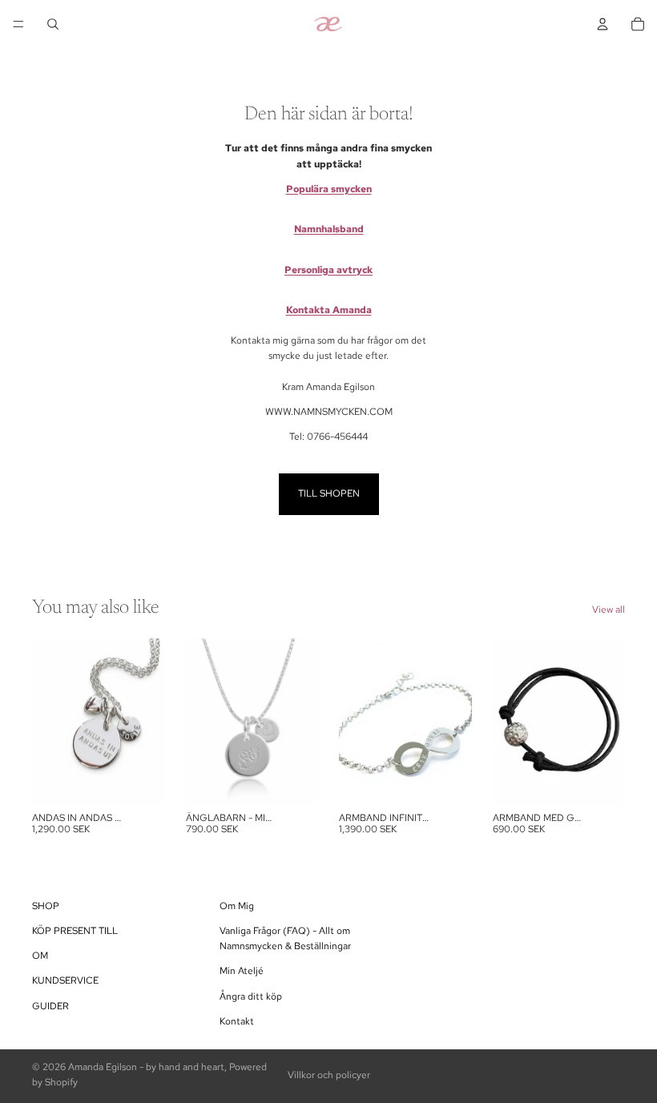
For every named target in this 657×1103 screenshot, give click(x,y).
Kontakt (237, 1020)
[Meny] (18, 24)
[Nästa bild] (454, 721)
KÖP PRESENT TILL (75, 930)
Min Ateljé (242, 970)
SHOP (45, 905)
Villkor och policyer (329, 1075)
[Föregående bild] (356, 721)
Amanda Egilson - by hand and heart (146, 1067)
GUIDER (50, 1005)
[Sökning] (53, 24)
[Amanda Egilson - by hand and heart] (328, 24)
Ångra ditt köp (251, 995)
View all (608, 609)
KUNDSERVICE (65, 980)
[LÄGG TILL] (140, 779)
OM (40, 955)
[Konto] (602, 24)
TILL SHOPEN (329, 493)
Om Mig (237, 905)
